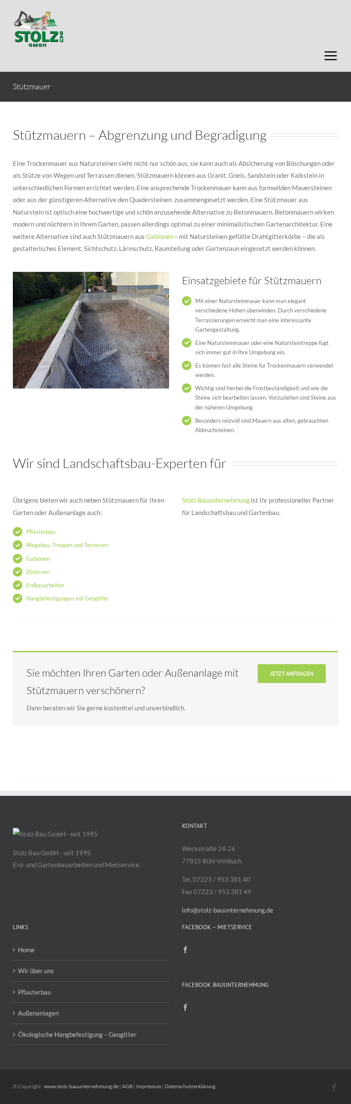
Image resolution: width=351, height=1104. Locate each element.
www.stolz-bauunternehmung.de (81, 1086)
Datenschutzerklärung (190, 1086)
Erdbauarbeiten (45, 585)
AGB (127, 1086)
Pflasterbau (40, 531)
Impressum (148, 1086)
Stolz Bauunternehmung (216, 500)
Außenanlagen (38, 1013)
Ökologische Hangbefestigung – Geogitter (77, 1034)
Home (26, 950)
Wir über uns (36, 970)
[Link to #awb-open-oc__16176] (330, 55)
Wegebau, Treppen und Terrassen (67, 545)
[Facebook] (185, 949)
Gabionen (159, 236)
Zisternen (38, 571)
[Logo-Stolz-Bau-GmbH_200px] (38, 11)
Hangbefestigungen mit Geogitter (67, 598)
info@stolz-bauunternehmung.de (227, 910)
